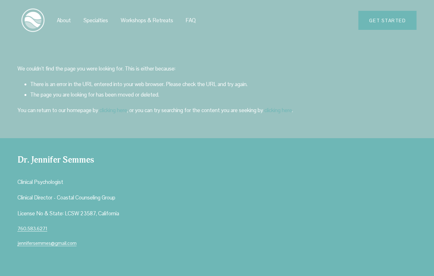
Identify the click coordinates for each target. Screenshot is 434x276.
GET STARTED (387, 20)
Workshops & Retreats (147, 20)
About (64, 20)
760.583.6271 (32, 229)
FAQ (191, 20)
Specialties (96, 20)
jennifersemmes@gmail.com (47, 243)
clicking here (113, 110)
